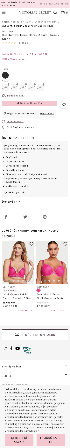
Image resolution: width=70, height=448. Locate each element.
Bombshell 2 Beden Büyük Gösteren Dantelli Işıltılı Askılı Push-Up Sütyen (51, 296)
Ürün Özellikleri (18, 138)
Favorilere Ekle (31, 245)
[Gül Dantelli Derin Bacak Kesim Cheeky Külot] (5, 75)
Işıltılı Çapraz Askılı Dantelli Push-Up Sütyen (17, 296)
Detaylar (10, 201)
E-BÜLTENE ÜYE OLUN (38, 334)
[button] (9, 281)
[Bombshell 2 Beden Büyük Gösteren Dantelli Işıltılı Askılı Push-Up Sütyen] (52, 262)
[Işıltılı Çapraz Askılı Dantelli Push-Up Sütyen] (18, 262)
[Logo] (35, 12)
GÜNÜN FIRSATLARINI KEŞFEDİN (54, 4)
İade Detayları (15, 121)
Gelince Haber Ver (30, 103)
